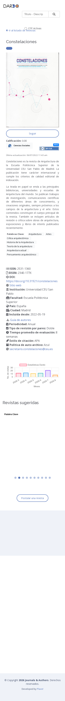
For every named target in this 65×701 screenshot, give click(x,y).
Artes (48, 234)
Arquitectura (35, 234)
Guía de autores (20, 320)
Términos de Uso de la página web (24, 621)
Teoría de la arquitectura (19, 246)
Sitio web (15, 285)
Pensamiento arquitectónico (21, 254)
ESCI (56, 144)
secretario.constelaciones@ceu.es (31, 349)
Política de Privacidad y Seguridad (24, 627)
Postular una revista (32, 498)
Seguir (32, 133)
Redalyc (9, 657)
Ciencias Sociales (21, 145)
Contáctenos (12, 634)
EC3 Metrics (12, 651)
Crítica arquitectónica (17, 238)
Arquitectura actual (16, 250)
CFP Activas (34, 28)
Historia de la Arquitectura (20, 242)
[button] (15, 478)
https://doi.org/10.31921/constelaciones (32, 281)
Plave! (40, 688)
